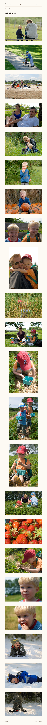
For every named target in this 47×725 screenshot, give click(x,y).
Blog (20, 4)
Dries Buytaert (9, 4)
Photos (27, 4)
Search (34, 4)
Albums (10, 8)
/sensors (40, 721)
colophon (6, 721)
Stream (6, 8)
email (36, 721)
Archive (15, 8)
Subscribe (39, 3)
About (30, 4)
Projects (23, 4)
